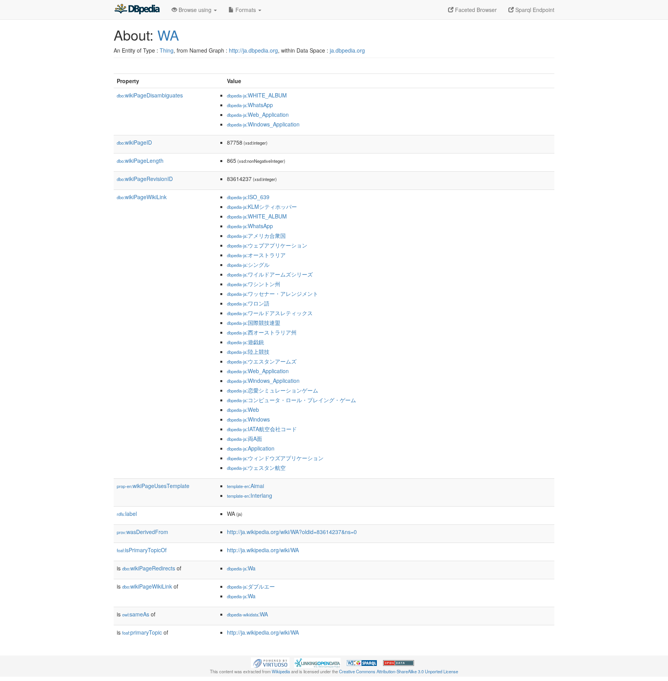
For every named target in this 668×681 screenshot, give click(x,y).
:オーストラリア (256, 255)
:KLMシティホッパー (262, 206)
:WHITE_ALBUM (257, 95)
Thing (167, 50)
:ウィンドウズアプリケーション (275, 458)
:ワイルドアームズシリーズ (270, 274)
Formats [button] (245, 10)
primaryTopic (142, 632)
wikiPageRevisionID (145, 179)
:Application (250, 448)
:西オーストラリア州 (262, 332)
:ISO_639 (248, 197)
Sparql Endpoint (534, 10)
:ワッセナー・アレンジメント (272, 293)
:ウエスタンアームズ (262, 361)
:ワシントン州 (253, 284)
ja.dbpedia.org (347, 50)
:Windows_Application (263, 124)
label (127, 513)
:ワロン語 (248, 303)
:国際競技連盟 (253, 322)
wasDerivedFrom (142, 532)
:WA (247, 614)
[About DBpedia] (137, 9)
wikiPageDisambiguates (150, 95)
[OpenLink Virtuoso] (270, 662)
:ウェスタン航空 (256, 467)
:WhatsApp (250, 105)
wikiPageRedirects (148, 568)
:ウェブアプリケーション (267, 245)
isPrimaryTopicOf (142, 550)
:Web (243, 409)
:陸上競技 (248, 351)
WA (168, 34)
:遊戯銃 (245, 342)
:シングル (248, 264)
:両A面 (244, 438)
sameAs (135, 614)
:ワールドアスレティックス (270, 313)
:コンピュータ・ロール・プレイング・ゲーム (291, 400)
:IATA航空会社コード (262, 429)
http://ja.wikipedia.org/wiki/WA (263, 550)
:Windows (248, 419)
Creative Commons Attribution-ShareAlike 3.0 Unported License (398, 671)
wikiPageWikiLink (142, 197)
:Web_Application (258, 114)
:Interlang (249, 495)
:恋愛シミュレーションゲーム (272, 390)
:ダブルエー (251, 586)
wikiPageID (134, 142)
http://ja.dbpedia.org (253, 50)
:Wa (241, 568)
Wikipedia (281, 671)
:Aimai (245, 486)
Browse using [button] (195, 10)
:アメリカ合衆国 (256, 235)
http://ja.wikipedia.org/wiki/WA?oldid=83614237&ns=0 (292, 532)
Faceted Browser (475, 10)
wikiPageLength (140, 160)
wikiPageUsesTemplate (153, 486)
